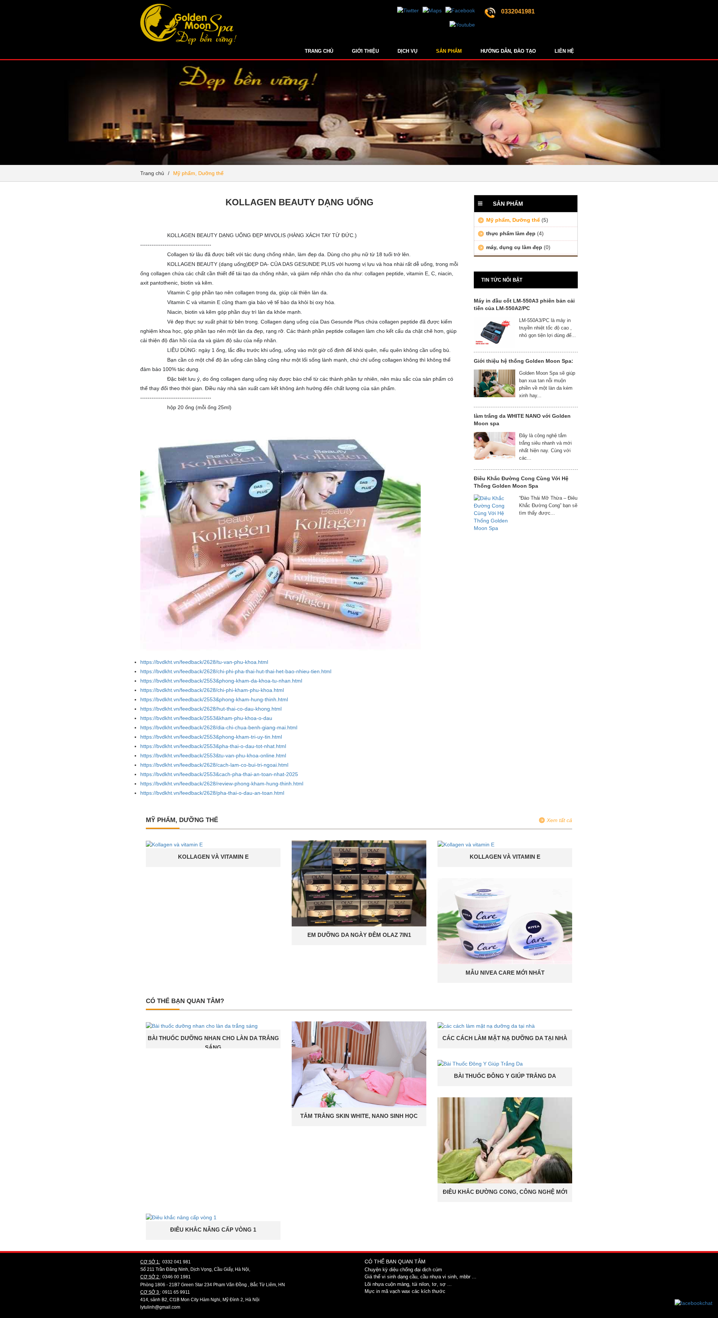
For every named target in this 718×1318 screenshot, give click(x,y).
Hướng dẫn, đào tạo (508, 51)
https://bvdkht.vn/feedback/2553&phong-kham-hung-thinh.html (214, 699)
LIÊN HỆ (564, 51)
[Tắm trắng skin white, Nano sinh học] (359, 1064)
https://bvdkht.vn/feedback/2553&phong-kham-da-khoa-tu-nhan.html (221, 681)
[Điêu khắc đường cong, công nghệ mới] (505, 1140)
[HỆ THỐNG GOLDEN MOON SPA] (188, 9)
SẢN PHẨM (449, 51)
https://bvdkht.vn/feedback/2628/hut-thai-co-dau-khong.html (211, 709)
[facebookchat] (693, 1303)
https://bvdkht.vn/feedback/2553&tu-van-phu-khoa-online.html (213, 755)
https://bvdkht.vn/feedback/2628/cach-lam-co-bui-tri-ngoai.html (214, 765)
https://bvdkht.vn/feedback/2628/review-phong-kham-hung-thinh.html (221, 784)
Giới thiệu (365, 51)
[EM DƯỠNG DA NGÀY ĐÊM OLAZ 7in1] (359, 883)
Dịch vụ (407, 51)
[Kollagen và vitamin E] (174, 844)
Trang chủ (319, 51)
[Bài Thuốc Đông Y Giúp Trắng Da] (480, 1063)
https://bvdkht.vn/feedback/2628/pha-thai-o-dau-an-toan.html (212, 793)
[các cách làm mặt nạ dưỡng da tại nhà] (486, 1025)
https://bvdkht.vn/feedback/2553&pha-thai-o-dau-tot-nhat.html (213, 746)
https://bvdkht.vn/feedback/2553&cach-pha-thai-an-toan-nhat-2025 (219, 774)
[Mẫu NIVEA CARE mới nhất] (505, 921)
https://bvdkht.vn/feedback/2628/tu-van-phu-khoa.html (204, 662)
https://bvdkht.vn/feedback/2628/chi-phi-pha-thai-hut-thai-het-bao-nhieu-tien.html (235, 671)
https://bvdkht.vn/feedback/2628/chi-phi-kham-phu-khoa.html (212, 690)
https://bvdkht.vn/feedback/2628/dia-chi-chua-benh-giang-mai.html (218, 727)
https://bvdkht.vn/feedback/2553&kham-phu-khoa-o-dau (206, 718)
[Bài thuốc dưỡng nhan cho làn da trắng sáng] (202, 1025)
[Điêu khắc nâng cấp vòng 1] (181, 1217)
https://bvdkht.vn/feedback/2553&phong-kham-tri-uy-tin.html (211, 737)
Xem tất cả (559, 820)
